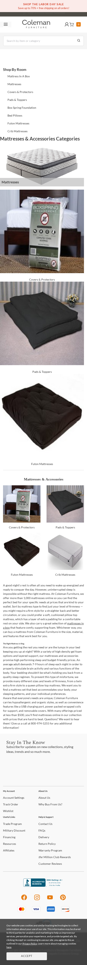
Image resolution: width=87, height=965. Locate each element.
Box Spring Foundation (21, 107)
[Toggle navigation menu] (5, 24)
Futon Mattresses (18, 123)
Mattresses (14, 84)
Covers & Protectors (20, 92)
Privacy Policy (29, 943)
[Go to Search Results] (78, 41)
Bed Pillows (14, 115)
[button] (66, 24)
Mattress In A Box (18, 76)
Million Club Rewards (54, 857)
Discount (14, 830)
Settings (13, 797)
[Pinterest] (63, 899)
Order (10, 804)
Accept (26, 956)
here (8, 947)
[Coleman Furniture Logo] (36, 24)
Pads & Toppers (17, 99)
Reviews (50, 863)
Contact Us (59, 12)
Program (12, 824)
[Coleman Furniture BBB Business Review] (43, 885)
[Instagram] (37, 899)
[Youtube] (50, 899)
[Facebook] (24, 899)
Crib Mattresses (17, 131)
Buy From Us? (50, 804)
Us (44, 797)
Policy (47, 843)
